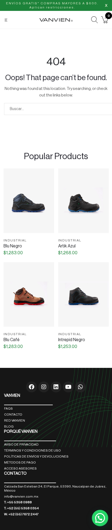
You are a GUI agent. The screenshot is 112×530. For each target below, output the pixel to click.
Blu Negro (13, 246)
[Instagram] (43, 386)
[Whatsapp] (80, 386)
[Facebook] (31, 386)
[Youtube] (68, 386)
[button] (6, 20)
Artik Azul (67, 246)
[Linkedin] (56, 386)
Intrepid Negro (71, 340)
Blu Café (12, 340)
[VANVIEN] (56, 20)
